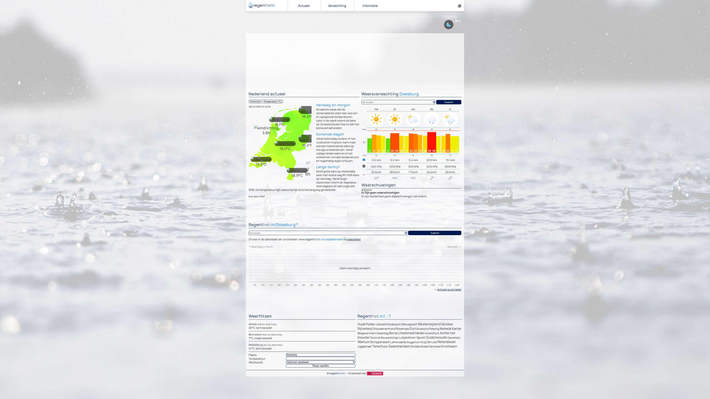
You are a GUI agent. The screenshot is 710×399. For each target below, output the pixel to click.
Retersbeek (447, 342)
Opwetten (453, 338)
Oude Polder (366, 324)
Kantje (456, 328)
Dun (413, 328)
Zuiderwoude (436, 337)
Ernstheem (449, 346)
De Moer (447, 324)
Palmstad (435, 346)
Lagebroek (365, 346)
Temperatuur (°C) (272, 101)
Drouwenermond (384, 329)
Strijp (423, 342)
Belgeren (363, 333)
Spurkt (421, 337)
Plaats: (253, 355)
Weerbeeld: (256, 362)
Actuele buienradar (449, 289)
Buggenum (413, 342)
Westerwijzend (429, 324)
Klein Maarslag (379, 333)
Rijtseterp (365, 328)
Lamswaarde (398, 342)
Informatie (370, 6)
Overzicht (255, 101)
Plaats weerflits (320, 365)
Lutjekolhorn (407, 337)
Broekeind (422, 328)
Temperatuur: (257, 358)
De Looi (432, 342)
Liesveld (381, 324)
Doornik (375, 338)
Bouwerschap (389, 338)
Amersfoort (432, 333)
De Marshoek (419, 346)
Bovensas (402, 329)
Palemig (434, 329)
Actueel (304, 6)
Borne (393, 333)
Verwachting (337, 6)
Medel (419, 333)
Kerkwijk (445, 328)
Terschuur (380, 346)
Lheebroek (406, 333)
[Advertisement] (355, 61)
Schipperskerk (380, 342)
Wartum (364, 342)
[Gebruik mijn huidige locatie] (434, 102)
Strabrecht (394, 324)
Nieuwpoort (409, 324)
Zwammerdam (399, 346)
